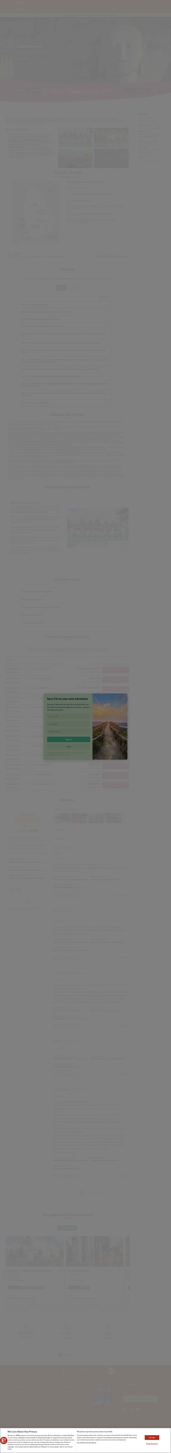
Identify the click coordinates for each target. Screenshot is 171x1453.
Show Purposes (152, 1444)
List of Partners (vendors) (86, 1443)
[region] (85, 1440)
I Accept (152, 1437)
